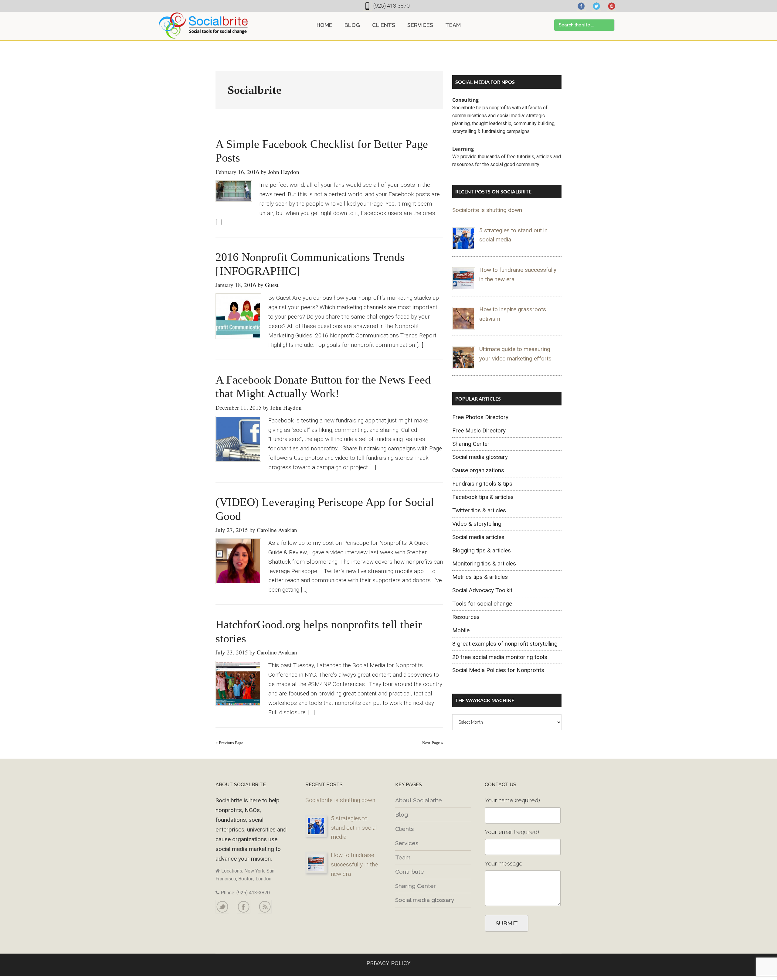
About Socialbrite (418, 800)
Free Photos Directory (480, 417)
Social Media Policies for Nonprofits (498, 670)
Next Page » (432, 743)
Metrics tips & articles (480, 576)
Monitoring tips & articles (484, 563)
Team (403, 857)
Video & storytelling (476, 523)
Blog (401, 814)
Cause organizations (478, 470)
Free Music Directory (479, 430)
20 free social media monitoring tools (499, 657)
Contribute (409, 871)
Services (406, 843)
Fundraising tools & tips (482, 483)
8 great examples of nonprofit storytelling (505, 643)
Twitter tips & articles (479, 510)
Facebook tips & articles (483, 496)
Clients (404, 828)
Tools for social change (482, 603)
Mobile (461, 630)
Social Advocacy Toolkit (482, 590)
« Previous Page (229, 743)
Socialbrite (203, 25)
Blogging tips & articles (481, 550)
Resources (466, 616)
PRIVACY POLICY (388, 963)
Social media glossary (480, 456)
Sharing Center (471, 443)
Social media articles (478, 537)
